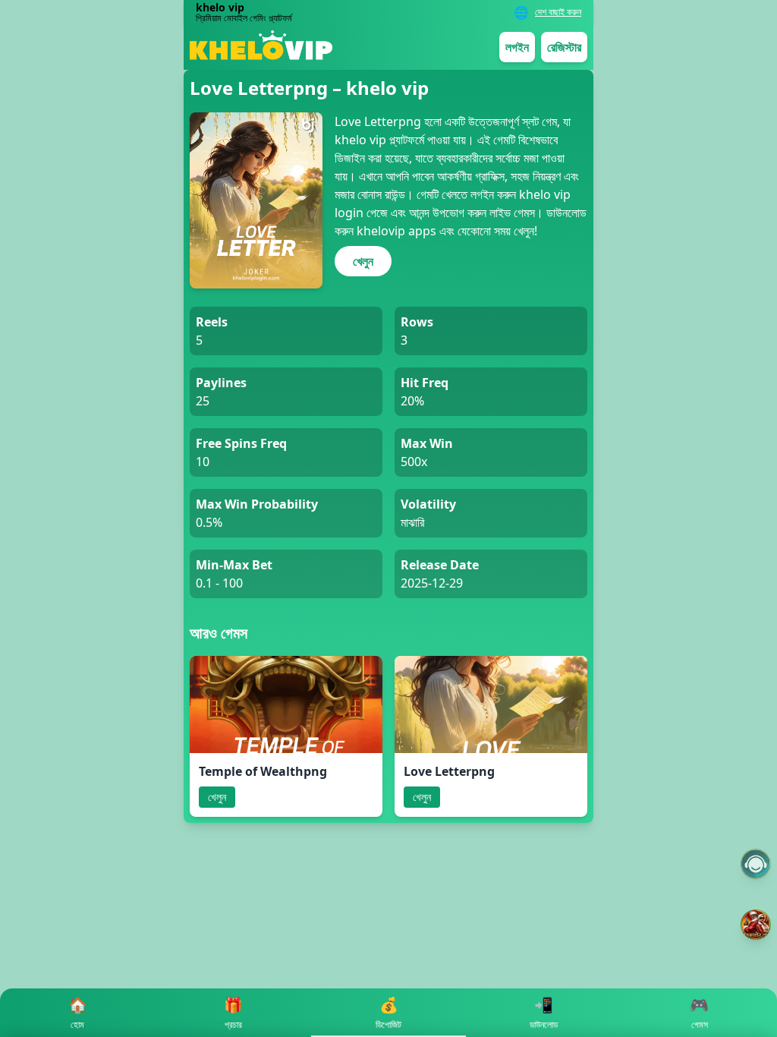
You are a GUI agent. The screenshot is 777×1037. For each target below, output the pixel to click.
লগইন (517, 47)
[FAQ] (756, 864)
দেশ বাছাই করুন (558, 12)
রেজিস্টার (564, 47)
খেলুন (363, 261)
